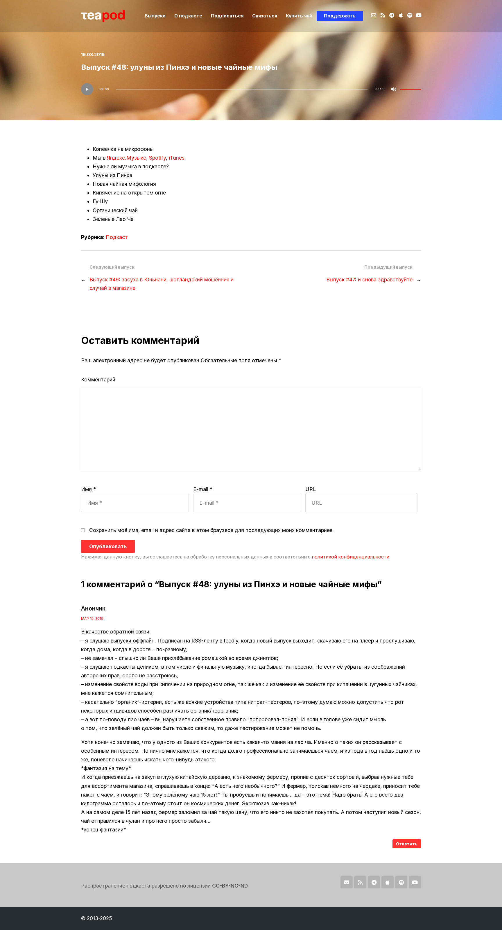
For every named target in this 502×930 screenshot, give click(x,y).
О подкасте (188, 16)
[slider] (410, 89)
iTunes (176, 158)
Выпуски (155, 16)
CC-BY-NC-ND (230, 886)
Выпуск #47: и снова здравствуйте (369, 279)
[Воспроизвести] (87, 89)
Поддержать (340, 16)
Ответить (406, 843)
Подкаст (117, 237)
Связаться (264, 16)
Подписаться (227, 16)
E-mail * (202, 489)
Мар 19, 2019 (92, 618)
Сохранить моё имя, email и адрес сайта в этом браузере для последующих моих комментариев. (211, 530)
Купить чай (299, 16)
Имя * (88, 489)
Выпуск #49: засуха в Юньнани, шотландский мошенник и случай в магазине (161, 283)
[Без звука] (394, 89)
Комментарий (98, 379)
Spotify (157, 158)
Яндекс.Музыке (126, 158)
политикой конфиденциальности (350, 557)
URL (310, 489)
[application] (251, 89)
